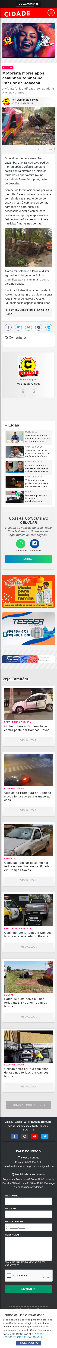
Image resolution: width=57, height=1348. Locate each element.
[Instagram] (23, 392)
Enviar (27, 1289)
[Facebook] (34, 392)
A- (39, 149)
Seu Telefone (14, 1221)
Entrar (28, 559)
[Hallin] (28, 591)
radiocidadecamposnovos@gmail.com (32, 1166)
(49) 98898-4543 (31, 1162)
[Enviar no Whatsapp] (28, 327)
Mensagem (12, 1234)
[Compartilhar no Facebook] (8, 327)
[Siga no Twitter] (44, 1136)
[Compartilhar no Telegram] (38, 327)
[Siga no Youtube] (34, 1136)
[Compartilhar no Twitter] (18, 327)
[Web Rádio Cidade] (28, 40)
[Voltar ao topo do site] (52, 741)
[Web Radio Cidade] (17, 13)
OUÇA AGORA (27, 4)
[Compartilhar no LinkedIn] (48, 327)
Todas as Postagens (27, 1105)
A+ (50, 149)
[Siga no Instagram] (24, 1136)
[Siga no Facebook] (14, 1136)
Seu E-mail (12, 1208)
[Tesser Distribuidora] (28, 628)
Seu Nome (11, 1195)
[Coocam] (28, 659)
